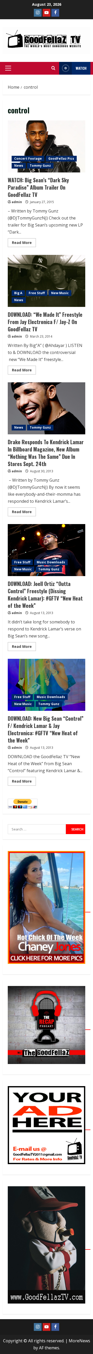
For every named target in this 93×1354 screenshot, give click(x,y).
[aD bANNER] (49, 1127)
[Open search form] (53, 68)
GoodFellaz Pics (61, 158)
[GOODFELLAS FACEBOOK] (55, 13)
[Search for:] (37, 829)
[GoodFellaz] (49, 1246)
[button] (8, 68)
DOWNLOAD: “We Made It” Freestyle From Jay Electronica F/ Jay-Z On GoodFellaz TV (46, 281)
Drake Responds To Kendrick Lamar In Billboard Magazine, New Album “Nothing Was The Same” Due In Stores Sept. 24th (46, 408)
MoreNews (79, 1341)
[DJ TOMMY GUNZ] (46, 13)
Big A (18, 293)
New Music (60, 293)
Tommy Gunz (40, 165)
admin (17, 202)
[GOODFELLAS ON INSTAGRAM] (38, 13)
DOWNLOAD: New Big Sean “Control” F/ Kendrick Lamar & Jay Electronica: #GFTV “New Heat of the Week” (46, 685)
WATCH (81, 68)
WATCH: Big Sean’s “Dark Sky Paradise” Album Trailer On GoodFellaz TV (46, 146)
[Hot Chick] (49, 909)
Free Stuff (37, 293)
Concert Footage (28, 158)
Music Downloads (51, 562)
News (18, 165)
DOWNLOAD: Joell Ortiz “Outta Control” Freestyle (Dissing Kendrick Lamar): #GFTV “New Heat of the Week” (46, 550)
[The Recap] (49, 1027)
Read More (24, 241)
